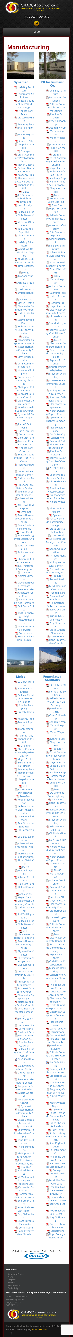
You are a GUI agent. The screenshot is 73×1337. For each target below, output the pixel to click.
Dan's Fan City (26, 431)
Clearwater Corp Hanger (26, 402)
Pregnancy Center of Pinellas (24, 493)
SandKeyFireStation (26, 547)
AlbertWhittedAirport (26, 506)
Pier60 (25, 272)
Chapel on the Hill (26, 146)
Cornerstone (26, 434)
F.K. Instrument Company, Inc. (24, 567)
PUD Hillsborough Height (26, 614)
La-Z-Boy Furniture (26, 89)
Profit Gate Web (39, 1329)
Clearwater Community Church (24, 308)
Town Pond (26, 532)
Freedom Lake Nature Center (25, 486)
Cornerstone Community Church (24, 380)
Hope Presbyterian (25, 207)
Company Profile (16, 1273)
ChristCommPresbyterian (25, 365)
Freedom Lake (26, 589)
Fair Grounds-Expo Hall (26, 230)
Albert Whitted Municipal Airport (24, 252)
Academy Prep (26, 124)
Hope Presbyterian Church (25, 638)
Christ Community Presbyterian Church (24, 158)
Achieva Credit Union (25, 284)
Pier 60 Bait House (25, 426)
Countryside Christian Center (24, 473)
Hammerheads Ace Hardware (24, 180)
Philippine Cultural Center (25, 389)
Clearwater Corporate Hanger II (24, 341)
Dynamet (26, 511)
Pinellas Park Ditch (26, 112)
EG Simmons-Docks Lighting (24, 196)
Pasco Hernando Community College (24, 350)
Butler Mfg (13, 1288)
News (10, 1276)
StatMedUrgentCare (25, 321)
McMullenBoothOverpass (25, 584)
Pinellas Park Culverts (26, 449)
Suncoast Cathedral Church (25, 395)
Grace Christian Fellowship (25, 527)
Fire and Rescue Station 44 (25, 442)
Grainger (26, 151)
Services (12, 1282)
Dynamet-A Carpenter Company (24, 417)
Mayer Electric (26, 164)
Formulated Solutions (25, 95)
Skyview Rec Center (26, 358)
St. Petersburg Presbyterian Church (24, 539)
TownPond (26, 201)
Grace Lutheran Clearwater (25, 628)
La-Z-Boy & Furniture (25, 244)
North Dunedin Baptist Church (24, 260)
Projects (12, 1279)
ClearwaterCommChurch (25, 594)
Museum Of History (25, 223)
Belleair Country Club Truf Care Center (24, 458)
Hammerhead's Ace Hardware (24, 601)
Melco (25, 191)
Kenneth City (26, 141)
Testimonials (14, 1285)
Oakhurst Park (26, 289)
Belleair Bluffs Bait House (26, 169)
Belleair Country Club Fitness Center (24, 215)
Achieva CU (25, 299)
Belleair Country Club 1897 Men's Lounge (24, 104)
